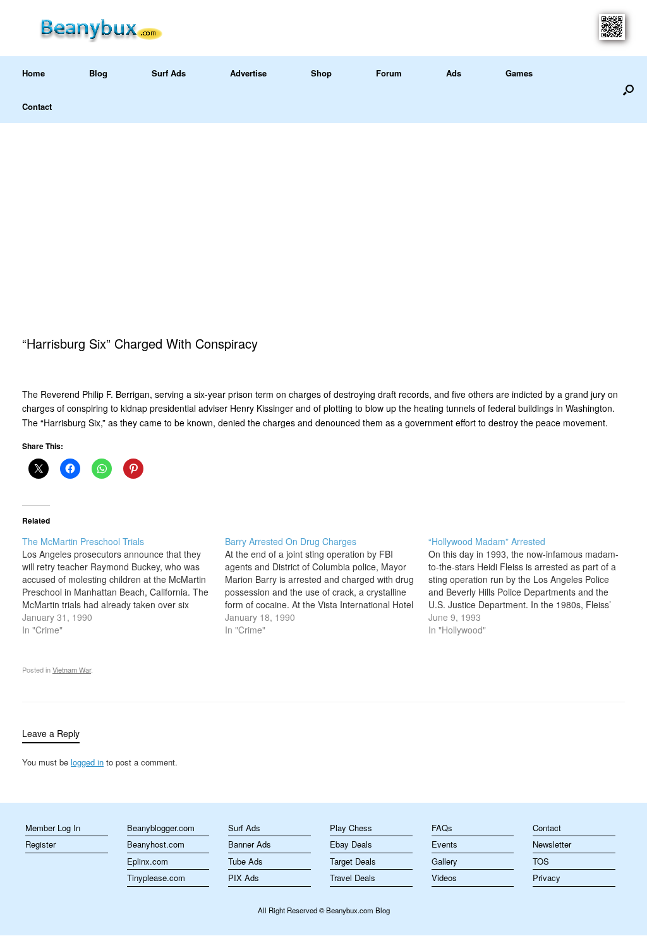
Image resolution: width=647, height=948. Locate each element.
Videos (444, 878)
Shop (321, 73)
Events (444, 844)
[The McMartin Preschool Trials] (123, 585)
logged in (87, 762)
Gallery (444, 861)
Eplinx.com (147, 861)
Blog (98, 73)
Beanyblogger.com (161, 828)
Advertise (248, 73)
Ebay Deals (351, 844)
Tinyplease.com (156, 878)
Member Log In (52, 828)
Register (40, 844)
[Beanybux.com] (121, 28)
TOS (541, 861)
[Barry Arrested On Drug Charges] (326, 585)
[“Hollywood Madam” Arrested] (529, 585)
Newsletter (552, 844)
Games (519, 73)
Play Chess (351, 828)
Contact (37, 106)
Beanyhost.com (155, 844)
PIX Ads (243, 878)
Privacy (546, 878)
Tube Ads (245, 861)
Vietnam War (71, 669)
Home (33, 73)
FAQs (442, 828)
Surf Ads (169, 73)
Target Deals (353, 861)
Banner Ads (249, 844)
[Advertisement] (323, 217)
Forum (389, 73)
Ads (453, 73)
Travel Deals (352, 878)
